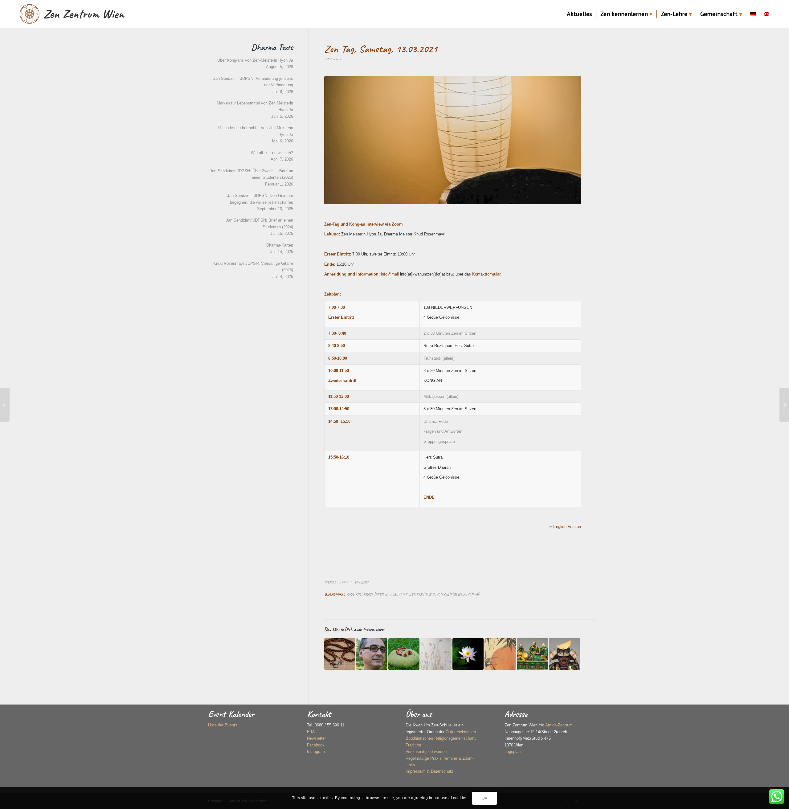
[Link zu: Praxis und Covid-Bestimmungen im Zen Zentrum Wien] (468, 653)
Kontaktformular (486, 274)
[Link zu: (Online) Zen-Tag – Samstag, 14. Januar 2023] (436, 653)
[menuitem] (579, 14)
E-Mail (312, 731)
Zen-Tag (474, 594)
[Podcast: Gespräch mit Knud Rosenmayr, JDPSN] (5, 405)
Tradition (413, 745)
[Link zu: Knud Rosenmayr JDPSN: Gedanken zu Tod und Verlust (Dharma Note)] (532, 653)
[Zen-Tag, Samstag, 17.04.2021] (784, 405)
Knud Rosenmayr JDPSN (365, 594)
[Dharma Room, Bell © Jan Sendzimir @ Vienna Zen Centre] (452, 140)
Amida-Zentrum (559, 725)
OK (484, 798)
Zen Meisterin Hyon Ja (417, 594)
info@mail (390, 274)
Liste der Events (222, 725)
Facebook (316, 745)
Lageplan (513, 751)
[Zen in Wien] (29, 14)
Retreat (391, 594)
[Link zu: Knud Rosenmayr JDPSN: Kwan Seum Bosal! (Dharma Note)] (564, 653)
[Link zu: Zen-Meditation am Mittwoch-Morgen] (500, 653)
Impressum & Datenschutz (429, 771)
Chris (364, 582)
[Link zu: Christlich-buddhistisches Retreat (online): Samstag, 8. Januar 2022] (339, 653)
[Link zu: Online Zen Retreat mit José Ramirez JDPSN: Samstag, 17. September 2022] (371, 653)
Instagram (316, 751)
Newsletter (316, 738)
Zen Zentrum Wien (451, 594)
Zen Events (332, 59)
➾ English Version (565, 526)
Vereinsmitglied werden (426, 751)
